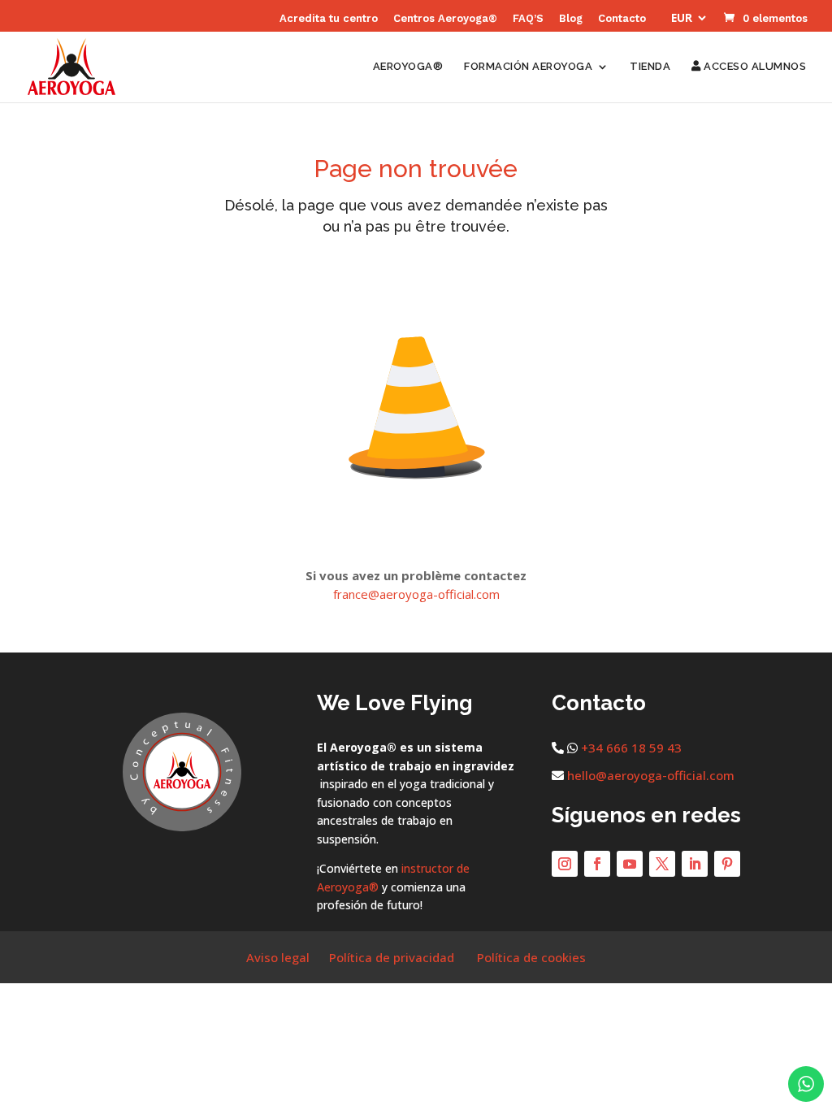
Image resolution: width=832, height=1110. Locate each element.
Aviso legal (278, 957)
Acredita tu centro (329, 18)
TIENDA (650, 66)
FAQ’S (528, 18)
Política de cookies (531, 957)
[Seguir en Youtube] (630, 864)
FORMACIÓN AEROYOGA (528, 66)
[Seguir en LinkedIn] (695, 864)
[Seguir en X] (662, 864)
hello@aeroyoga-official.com (650, 775)
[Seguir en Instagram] (565, 864)
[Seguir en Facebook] (597, 864)
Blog (571, 18)
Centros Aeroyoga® (445, 18)
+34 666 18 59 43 (631, 747)
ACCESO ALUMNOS (753, 66)
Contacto (622, 18)
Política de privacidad (391, 957)
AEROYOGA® (408, 66)
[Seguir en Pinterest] (727, 864)
